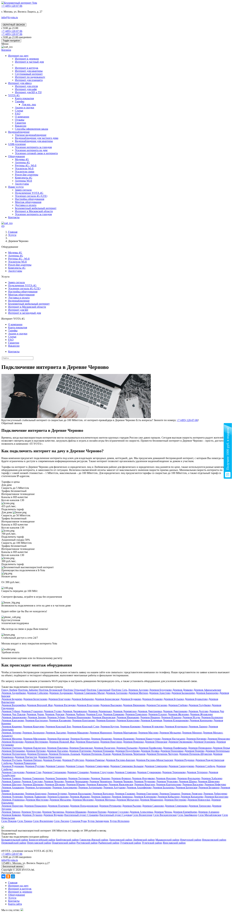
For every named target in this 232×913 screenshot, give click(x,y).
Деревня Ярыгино (144, 784)
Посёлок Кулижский (51, 689)
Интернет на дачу (18, 55)
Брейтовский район (67, 839)
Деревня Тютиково (79, 778)
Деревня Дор (216, 711)
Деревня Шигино (11, 784)
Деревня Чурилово (167, 781)
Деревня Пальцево (127, 747)
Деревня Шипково (33, 784)
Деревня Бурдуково (160, 689)
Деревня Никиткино (87, 741)
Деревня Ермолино (136, 714)
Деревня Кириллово (128, 720)
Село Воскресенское (165, 815)
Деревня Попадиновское (84, 805)
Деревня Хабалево (211, 778)
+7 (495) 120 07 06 (11, 854)
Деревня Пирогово (12, 805)
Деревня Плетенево (80, 750)
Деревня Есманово (58, 796)
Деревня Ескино (157, 714)
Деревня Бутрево (57, 793)
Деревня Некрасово (218, 738)
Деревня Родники (184, 760)
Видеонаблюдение (19, 131)
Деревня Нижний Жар (62, 741)
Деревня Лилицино (33, 732)
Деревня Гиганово (156, 705)
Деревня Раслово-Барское (120, 760)
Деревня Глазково (125, 793)
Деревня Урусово (31, 811)
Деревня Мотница (104, 799)
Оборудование (16, 156)
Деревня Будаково (130, 699)
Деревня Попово (96, 811)
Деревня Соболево (37, 693)
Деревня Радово (52, 760)
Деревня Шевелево (209, 781)
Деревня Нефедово (215, 784)
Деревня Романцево (24, 763)
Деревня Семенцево (156, 766)
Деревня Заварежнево (14, 717)
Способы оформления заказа (31, 128)
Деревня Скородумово (181, 766)
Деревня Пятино (32, 760)
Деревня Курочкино (176, 726)
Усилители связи (24, 171)
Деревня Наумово (196, 738)
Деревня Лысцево (55, 732)
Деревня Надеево (80, 738)
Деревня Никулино (111, 741)
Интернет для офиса (20, 83)
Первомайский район (13, 842)
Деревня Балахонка (163, 787)
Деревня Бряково (11, 815)
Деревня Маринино (100, 732)
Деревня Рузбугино (73, 760)
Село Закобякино (187, 815)
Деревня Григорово (147, 793)
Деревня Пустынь (11, 760)
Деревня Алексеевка (141, 811)
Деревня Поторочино (13, 754)
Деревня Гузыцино (32, 711)
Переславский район (39, 842)
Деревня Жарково (79, 796)
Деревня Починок (37, 754)
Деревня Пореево (194, 750)
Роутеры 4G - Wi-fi (25, 165)
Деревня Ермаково (113, 714)
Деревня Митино (138, 693)
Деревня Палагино (104, 747)
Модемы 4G (22, 159)
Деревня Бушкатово (196, 699)
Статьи (19, 110)
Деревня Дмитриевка (149, 711)
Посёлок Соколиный (98, 689)
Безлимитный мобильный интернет (35, 208)
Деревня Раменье (95, 760)
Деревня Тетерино (197, 772)
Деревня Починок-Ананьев (64, 754)
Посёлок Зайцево (28, 689)
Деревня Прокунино (50, 757)
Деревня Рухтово (35, 766)
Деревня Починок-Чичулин (162, 754)
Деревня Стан (33, 772)
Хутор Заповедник (98, 821)
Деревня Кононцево (201, 720)
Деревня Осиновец (204, 741)
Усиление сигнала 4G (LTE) (31, 196)
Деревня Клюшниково (176, 720)
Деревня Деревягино (125, 711)
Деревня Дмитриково (175, 711)
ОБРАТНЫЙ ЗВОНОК (14, 25)
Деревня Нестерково (36, 741)
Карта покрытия (24, 98)
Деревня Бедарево (11, 699)
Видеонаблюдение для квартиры (34, 141)
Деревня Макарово (78, 732)
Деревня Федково (53, 815)
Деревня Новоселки (198, 799)
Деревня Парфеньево (175, 747)
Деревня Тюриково (56, 778)
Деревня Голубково (199, 705)
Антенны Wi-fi (23, 180)
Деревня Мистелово (37, 799)
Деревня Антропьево (90, 787)
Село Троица (24, 821)
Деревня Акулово (138, 689)
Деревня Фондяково (143, 778)
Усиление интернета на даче (31, 150)
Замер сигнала (23, 189)
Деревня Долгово (198, 711)
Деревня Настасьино (173, 738)
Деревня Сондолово (13, 772)
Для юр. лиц (29, 104)
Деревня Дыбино (75, 714)
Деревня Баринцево (207, 693)
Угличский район (152, 842)
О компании (22, 116)
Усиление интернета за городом (33, 147)
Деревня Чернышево (76, 781)
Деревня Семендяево (97, 766)
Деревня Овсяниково (180, 741)
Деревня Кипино (105, 720)
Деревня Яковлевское (120, 784)
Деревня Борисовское (107, 699)
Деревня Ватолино (103, 793)
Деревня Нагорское (58, 738)
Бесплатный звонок (13, 866)
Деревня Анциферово (139, 787)
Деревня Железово (178, 714)
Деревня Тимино (11, 778)
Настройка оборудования (29, 199)
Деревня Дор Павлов (13, 714)
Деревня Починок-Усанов (96, 754)
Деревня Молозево (83, 799)
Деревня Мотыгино (127, 799)
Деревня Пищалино (35, 805)
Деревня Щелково (54, 784)
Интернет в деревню (27, 58)
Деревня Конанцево (191, 796)
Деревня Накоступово (148, 738)
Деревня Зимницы (122, 796)
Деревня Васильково (80, 793)
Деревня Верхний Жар (39, 705)
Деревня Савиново (153, 805)
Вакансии (20, 125)
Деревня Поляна (149, 750)
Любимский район (144, 839)
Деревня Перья (221, 747)
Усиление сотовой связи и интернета (36, 153)
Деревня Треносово (199, 805)
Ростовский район (87, 842)
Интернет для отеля (26, 86)
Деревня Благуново (59, 699)
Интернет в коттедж (26, 67)
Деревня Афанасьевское (207, 689)
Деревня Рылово (131, 805)
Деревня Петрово (36, 750)
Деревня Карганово (12, 720)
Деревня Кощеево (11, 726)
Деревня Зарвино (101, 796)
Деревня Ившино (150, 717)
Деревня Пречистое (25, 757)
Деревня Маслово (148, 732)
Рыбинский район (108, 842)
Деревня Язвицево (97, 784)
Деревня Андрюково (61, 693)
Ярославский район (174, 842)
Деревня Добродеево (215, 793)
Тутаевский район (130, 842)
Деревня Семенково (176, 805)
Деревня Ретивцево (110, 805)
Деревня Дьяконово (35, 796)
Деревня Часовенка (53, 811)
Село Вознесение (142, 815)
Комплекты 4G (23, 177)
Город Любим (9, 689)
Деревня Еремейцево (185, 811)
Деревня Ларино (198, 726)
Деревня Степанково (54, 772)
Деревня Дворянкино (74, 711)
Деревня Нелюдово (12, 741)
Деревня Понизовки (172, 750)
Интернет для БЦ (18, 309)
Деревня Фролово (166, 778)
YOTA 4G (14, 95)
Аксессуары (22, 183)
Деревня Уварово (100, 778)
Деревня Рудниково (12, 766)
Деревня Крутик (109, 726)
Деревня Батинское (186, 787)
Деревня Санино (55, 766)
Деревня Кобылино (168, 796)
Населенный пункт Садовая (115, 815)
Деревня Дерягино (191, 793)
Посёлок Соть (119, 689)
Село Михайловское (209, 815)
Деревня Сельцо (74, 766)
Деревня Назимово (124, 738)
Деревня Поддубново (127, 750)
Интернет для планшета (29, 80)
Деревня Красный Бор (58, 726)
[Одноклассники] (8, 876)
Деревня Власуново (87, 705)
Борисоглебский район (42, 839)
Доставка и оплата (25, 205)
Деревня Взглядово (64, 705)
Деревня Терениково (174, 772)
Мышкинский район (167, 839)
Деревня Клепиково (145, 796)
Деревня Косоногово (216, 796)
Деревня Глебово (178, 705)
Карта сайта (15, 903)
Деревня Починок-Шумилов (195, 754)
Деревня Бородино (36, 793)
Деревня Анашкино (12, 787)
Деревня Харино (11, 781)
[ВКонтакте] (3, 876)
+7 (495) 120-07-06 (187, 420)
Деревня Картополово (168, 784)
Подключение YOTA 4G (29, 192)
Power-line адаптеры (26, 174)
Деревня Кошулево (33, 726)
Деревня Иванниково (78, 717)
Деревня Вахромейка (13, 705)
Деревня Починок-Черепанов (128, 754)
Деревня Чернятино (100, 781)
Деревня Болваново (12, 793)
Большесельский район (14, 839)
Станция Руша (78, 821)
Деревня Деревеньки (100, 711)
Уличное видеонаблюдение (30, 135)
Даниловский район (120, 839)
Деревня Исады (191, 717)
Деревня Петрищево (13, 750)
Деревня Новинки (133, 741)
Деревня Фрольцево (188, 778)
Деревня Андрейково (13, 693)
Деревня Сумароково (149, 772)
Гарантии (20, 122)
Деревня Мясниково (34, 738)
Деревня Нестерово (175, 799)
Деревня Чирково (123, 781)
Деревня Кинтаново (83, 720)
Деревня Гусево (52, 711)
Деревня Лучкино (32, 815)
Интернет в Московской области (34, 211)
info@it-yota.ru (9, 17)
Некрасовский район (214, 839)
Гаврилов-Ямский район (93, 839)
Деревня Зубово (56, 717)
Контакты (14, 217)
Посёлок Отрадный (74, 689)
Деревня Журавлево (201, 714)
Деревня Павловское (81, 747)
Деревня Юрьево (75, 784)
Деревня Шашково (75, 811)
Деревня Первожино (200, 747)
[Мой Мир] (13, 876)
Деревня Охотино (11, 747)
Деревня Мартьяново (125, 732)
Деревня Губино (10, 711)
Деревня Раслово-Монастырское (154, 760)
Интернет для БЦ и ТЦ (28, 92)
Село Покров (9, 821)
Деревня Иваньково (127, 717)
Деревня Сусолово (118, 811)
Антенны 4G (22, 162)
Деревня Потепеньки (217, 750)
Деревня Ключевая (151, 720)
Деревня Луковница (13, 799)
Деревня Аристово (160, 693)
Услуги (12, 897)
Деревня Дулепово (12, 796)
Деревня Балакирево (183, 693)
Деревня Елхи (94, 714)
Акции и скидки (24, 107)
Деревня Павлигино (34, 747)
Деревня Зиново (36, 717)
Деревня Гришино (169, 793)
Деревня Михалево (60, 799)
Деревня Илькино (171, 717)
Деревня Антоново (116, 693)
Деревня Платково (58, 805)
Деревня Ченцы (163, 811)
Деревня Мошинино (151, 799)
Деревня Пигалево (57, 750)
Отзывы (19, 119)
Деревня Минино (192, 732)
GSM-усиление (17, 144)
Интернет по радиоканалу (30, 77)
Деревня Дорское (55, 714)
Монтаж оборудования (28, 202)
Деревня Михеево (11, 738)
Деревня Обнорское (156, 741)
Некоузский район (190, 839)
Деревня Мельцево (170, 732)
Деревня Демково (182, 689)
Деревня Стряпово (125, 772)
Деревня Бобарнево (82, 699)
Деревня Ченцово (53, 781)
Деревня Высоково (111, 705)
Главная (12, 882)
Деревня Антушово (114, 787)
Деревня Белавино (209, 787)
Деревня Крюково (130, 726)
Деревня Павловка (57, 747)
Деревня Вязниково (134, 705)
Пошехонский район (64, 842)
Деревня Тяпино (10, 811)
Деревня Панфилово (150, 747)
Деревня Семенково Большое (127, 766)
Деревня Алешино (208, 811)
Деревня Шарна (188, 781)
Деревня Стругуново (102, 772)
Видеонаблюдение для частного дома (36, 138)
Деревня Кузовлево (152, 726)
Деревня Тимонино (33, 778)
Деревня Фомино (121, 778)
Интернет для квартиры (29, 70)
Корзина (6, 49)
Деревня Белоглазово (35, 699)
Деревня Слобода (205, 766)
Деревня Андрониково (38, 787)
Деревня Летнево (11, 732)
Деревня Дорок (35, 714)
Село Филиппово (43, 821)
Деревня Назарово (101, 738)
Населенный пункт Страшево (81, 815)
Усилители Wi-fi (24, 168)
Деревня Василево (192, 784)
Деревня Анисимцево (64, 787)
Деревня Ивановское (104, 717)
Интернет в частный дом (29, 61)
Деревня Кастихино (36, 720)
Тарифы (19, 101)
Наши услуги (16, 186)
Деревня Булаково (152, 699)
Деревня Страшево (78, 772)
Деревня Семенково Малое (89, 693)
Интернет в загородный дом (24, 312)
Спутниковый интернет (29, 74)
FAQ (17, 113)
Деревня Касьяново (60, 720)
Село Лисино (61, 821)
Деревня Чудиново (144, 781)
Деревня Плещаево (103, 750)
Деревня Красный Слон (85, 726)
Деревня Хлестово (32, 781)
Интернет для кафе (26, 89)
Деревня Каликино (212, 717)
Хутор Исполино (119, 821)
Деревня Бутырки (173, 699)
